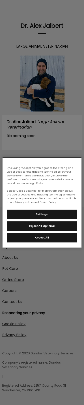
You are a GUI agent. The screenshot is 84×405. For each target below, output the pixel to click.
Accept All (42, 237)
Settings (42, 214)
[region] (42, 202)
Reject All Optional (42, 226)
